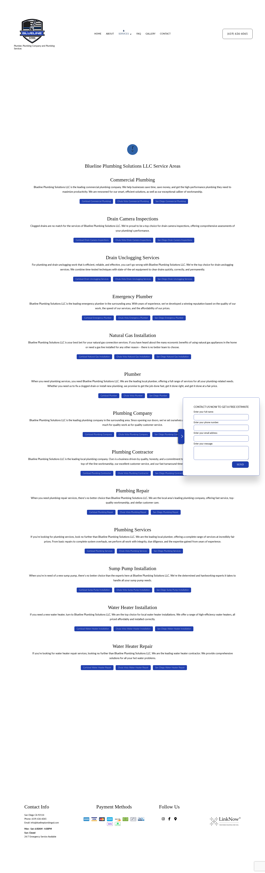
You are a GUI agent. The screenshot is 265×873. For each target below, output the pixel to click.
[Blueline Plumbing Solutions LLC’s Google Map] (175, 819)
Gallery (150, 34)
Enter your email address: (206, 433)
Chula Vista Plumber (133, 396)
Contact (165, 34)
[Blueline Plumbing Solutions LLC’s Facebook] (169, 819)
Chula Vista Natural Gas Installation (133, 357)
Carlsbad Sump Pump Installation (94, 590)
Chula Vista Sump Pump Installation (133, 590)
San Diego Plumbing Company (169, 434)
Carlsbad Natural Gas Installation (94, 357)
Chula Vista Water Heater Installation (133, 629)
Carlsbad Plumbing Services (99, 551)
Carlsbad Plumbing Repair (101, 512)
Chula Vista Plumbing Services (133, 551)
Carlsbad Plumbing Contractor (97, 473)
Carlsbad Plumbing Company (98, 434)
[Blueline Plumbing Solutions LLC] (32, 31)
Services (124, 34)
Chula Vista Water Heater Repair (133, 668)
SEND (240, 464)
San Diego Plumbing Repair (165, 512)
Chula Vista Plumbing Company (133, 434)
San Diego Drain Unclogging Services (175, 279)
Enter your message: (203, 444)
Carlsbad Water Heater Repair (97, 668)
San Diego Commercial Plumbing (171, 201)
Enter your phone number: (206, 422)
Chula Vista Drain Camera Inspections (133, 240)
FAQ (138, 34)
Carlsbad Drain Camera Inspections (92, 240)
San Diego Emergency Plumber (169, 318)
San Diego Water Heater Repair (170, 668)
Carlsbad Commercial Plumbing (96, 201)
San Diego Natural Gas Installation (173, 357)
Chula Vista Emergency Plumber (133, 318)
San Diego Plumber (158, 396)
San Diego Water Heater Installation (174, 629)
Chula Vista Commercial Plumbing (133, 201)
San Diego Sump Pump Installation (173, 590)
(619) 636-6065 (237, 34)
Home (97, 34)
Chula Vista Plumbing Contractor (133, 473)
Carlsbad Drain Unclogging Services (92, 279)
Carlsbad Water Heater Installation (93, 629)
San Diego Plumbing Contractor (170, 473)
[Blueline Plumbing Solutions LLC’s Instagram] (163, 819)
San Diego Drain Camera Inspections (175, 240)
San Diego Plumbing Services (167, 551)
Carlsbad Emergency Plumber (97, 318)
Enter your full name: (204, 412)
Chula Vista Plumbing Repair (133, 512)
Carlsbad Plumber (109, 396)
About (110, 34)
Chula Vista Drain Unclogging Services (133, 279)
